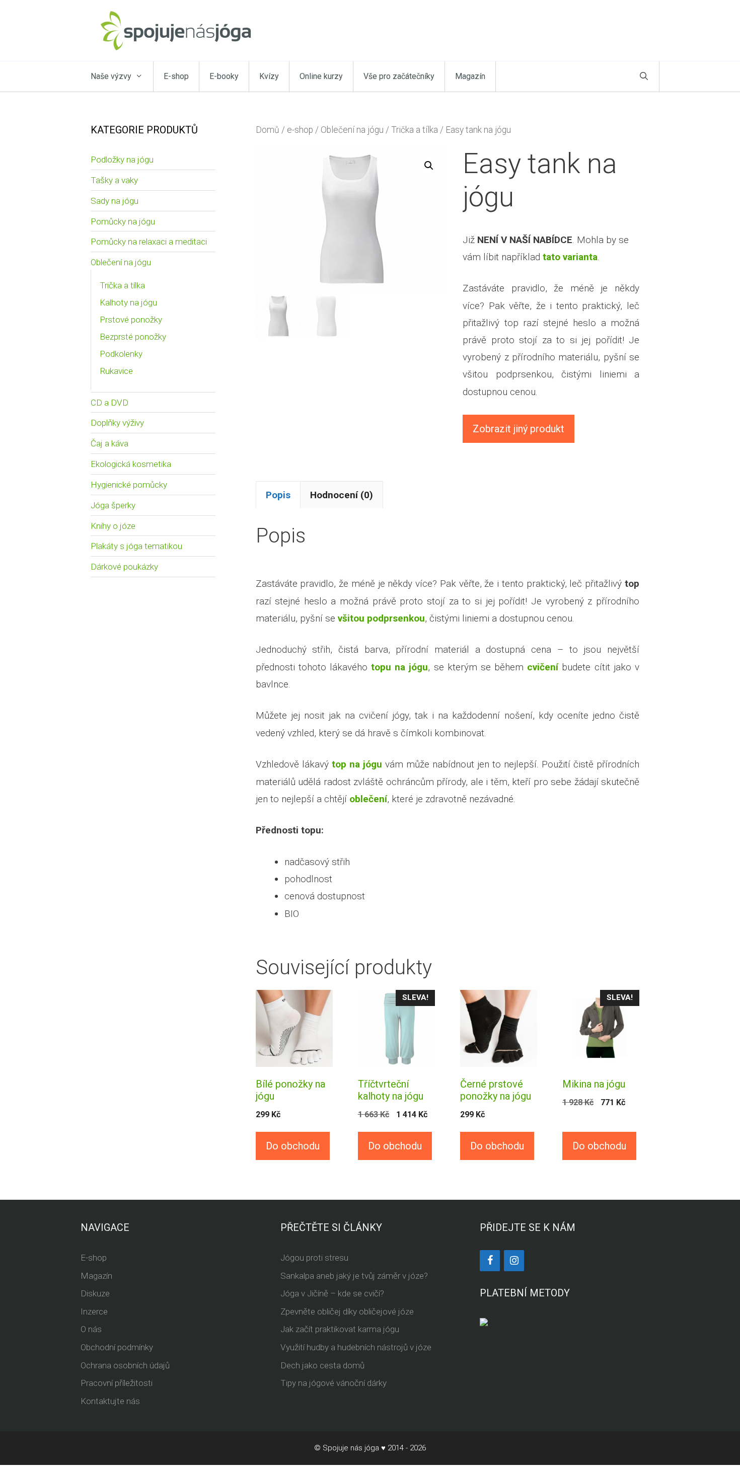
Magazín (470, 76)
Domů (267, 130)
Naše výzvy (111, 76)
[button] (429, 166)
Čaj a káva (109, 443)
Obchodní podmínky (117, 1347)
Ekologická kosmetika (131, 464)
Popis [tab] (278, 495)
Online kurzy (321, 76)
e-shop (300, 130)
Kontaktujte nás (110, 1401)
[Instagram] (514, 1260)
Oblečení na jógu (352, 130)
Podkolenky (121, 354)
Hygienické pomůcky (129, 485)
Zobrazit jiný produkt (518, 429)
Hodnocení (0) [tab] (341, 495)
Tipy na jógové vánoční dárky (333, 1383)
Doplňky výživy (117, 423)
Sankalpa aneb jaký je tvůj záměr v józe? (354, 1276)
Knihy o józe (113, 526)
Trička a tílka (414, 130)
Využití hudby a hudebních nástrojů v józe (355, 1347)
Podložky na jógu (122, 159)
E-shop (176, 76)
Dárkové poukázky (124, 567)
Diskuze (95, 1293)
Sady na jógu (114, 201)
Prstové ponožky (131, 320)
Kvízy (269, 76)
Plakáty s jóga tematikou (136, 546)
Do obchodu (293, 1146)
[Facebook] (490, 1260)
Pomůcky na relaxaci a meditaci (149, 242)
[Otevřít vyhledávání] (643, 76)
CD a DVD (109, 403)
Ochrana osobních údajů (125, 1365)
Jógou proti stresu (314, 1258)
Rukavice (116, 371)
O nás (91, 1329)
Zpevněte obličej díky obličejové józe (347, 1311)
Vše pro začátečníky (398, 76)
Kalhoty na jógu (128, 302)
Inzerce (94, 1311)
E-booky (224, 76)
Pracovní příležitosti (117, 1383)
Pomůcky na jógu (123, 221)
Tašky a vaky (114, 180)
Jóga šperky (113, 505)
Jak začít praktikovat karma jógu (339, 1329)
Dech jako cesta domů (322, 1365)
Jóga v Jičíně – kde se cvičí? (332, 1293)
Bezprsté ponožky (133, 337)
